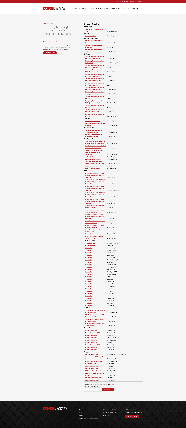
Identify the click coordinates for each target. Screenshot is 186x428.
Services (80, 412)
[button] (132, 416)
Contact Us (106, 415)
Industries (81, 415)
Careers (80, 421)
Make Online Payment (109, 412)
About (80, 410)
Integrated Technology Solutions (88, 418)
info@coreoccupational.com (133, 412)
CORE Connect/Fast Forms (111, 410)
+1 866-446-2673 (130, 410)
